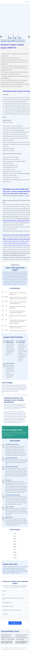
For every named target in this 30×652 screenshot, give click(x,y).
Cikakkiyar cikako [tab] (15, 264)
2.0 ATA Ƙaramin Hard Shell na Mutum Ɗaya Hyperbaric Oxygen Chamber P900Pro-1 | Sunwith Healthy (6, 642)
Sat (23, 649)
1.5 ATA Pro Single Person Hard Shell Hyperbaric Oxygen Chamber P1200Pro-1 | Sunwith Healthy (21, 642)
